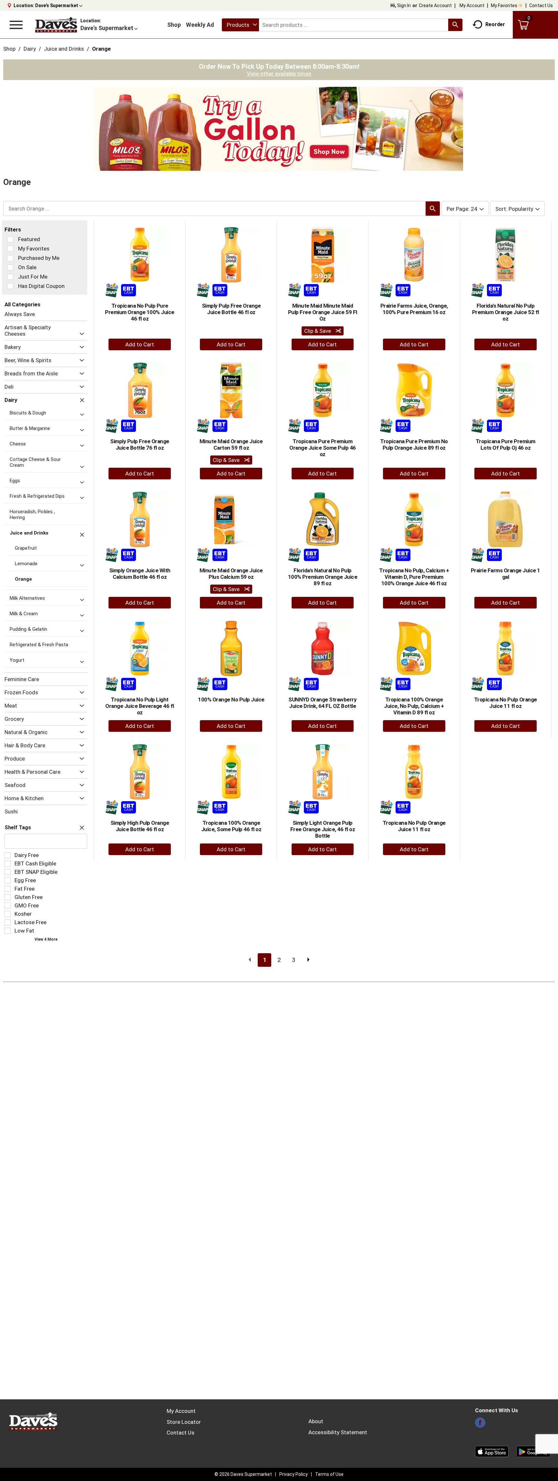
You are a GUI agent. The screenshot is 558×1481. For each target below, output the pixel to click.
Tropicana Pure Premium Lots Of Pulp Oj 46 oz (505, 444)
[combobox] (240, 24)
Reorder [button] (495, 24)
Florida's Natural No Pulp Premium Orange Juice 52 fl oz (505, 312)
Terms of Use (329, 1474)
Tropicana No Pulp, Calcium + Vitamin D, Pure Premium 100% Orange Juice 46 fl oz (414, 577)
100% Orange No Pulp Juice (231, 699)
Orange (101, 49)
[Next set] (308, 960)
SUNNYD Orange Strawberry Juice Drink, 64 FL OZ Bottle (322, 702)
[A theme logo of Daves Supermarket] (56, 25)
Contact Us (541, 5)
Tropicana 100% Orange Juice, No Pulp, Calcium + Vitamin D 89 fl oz (414, 706)
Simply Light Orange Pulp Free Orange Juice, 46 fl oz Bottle (322, 829)
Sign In (404, 5)
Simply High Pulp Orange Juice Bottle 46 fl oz (139, 826)
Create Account (435, 5)
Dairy (30, 49)
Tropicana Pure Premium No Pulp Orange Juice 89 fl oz (414, 444)
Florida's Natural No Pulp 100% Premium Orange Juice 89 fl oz (322, 577)
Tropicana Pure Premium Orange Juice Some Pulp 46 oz (322, 447)
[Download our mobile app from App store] (492, 1451)
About (315, 1421)
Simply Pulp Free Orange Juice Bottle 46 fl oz (231, 308)
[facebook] (480, 1424)
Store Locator (184, 1422)
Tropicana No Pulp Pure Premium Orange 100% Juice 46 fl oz (139, 312)
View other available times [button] (279, 73)
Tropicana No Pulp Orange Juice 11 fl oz (505, 702)
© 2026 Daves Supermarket (243, 1474)
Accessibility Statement (337, 1432)
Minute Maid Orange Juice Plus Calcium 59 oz (231, 573)
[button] (58, 5)
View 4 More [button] (46, 939)
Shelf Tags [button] (18, 827)
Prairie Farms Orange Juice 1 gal (505, 573)
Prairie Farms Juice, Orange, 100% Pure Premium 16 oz (414, 308)
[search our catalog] (455, 25)
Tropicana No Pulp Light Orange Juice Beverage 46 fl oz (139, 706)
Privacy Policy (293, 1474)
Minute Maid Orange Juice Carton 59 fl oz (231, 444)
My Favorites (504, 5)
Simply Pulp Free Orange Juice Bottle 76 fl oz (139, 444)
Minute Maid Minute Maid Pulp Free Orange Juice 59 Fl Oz (322, 312)
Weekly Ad (200, 24)
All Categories (22, 304)
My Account (472, 5)
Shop (174, 24)
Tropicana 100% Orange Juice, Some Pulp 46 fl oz (231, 826)
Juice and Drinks (64, 49)
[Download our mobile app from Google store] (533, 1451)
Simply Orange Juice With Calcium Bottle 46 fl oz (139, 573)
